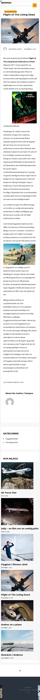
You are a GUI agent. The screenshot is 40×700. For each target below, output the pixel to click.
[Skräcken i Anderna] (20, 640)
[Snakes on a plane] (20, 610)
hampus (19, 49)
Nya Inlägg (10, 458)
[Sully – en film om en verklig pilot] (20, 511)
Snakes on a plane (11, 624)
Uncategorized (12, 442)
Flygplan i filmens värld (14, 564)
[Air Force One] (20, 475)
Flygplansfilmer (10, 11)
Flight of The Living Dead (15, 594)
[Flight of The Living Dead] (20, 580)
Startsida (28, 687)
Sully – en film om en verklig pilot (20, 528)
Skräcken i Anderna (12, 655)
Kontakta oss (33, 691)
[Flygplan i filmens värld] (20, 547)
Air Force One (8, 492)
